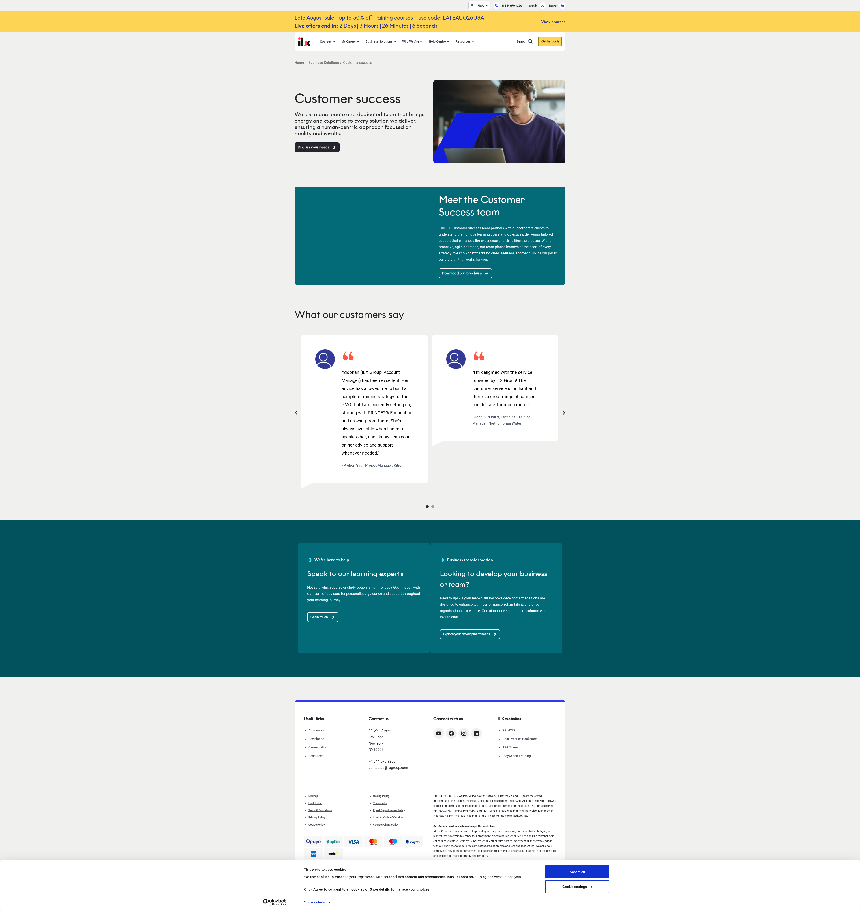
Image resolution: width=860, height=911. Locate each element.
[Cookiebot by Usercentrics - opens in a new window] (274, 902)
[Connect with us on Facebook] (451, 733)
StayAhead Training (517, 756)
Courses (326, 41)
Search (522, 41)
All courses (316, 730)
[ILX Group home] (304, 41)
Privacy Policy (316, 817)
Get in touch (550, 41)
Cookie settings (574, 886)
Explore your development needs (466, 634)
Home (299, 63)
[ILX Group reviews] (333, 854)
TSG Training (512, 747)
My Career (348, 41)
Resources (463, 41)
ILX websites (509, 718)
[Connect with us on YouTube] (438, 733)
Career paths (317, 747)
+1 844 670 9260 (512, 5)
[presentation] (296, 412)
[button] (427, 506)
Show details (314, 902)
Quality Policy (381, 796)
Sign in (533, 5)
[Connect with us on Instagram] (463, 733)
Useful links (315, 803)
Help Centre (437, 41)
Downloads (316, 739)
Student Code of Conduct (388, 817)
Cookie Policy (316, 824)
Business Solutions (379, 41)
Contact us (379, 718)
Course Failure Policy (385, 824)
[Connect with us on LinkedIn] (476, 733)
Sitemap (313, 796)
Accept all (577, 872)
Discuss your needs (313, 147)
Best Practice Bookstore (520, 739)
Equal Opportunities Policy (389, 810)
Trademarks (380, 803)
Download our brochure (462, 273)
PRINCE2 (509, 730)
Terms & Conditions (320, 810)
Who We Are (410, 41)
